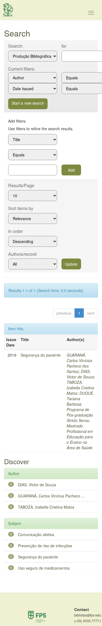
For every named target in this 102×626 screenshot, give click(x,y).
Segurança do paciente (41, 355)
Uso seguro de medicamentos (44, 568)
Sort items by (20, 208)
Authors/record (22, 254)
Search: (15, 46)
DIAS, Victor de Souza (80, 374)
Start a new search (28, 103)
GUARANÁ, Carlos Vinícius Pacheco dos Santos (79, 363)
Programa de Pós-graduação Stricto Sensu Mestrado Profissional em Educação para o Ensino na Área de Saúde (80, 428)
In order (15, 231)
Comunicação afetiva (36, 534)
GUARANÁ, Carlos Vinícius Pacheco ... (51, 496)
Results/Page (21, 186)
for (63, 46)
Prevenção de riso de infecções (45, 545)
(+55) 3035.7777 (87, 620)
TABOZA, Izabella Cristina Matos (80, 387)
